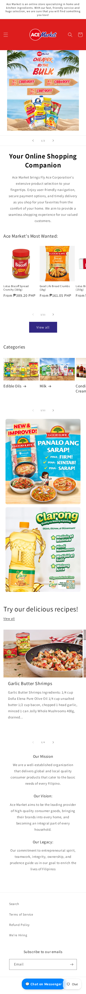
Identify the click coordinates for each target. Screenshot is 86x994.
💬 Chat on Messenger (43, 984)
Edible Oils (12, 386)
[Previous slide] (33, 140)
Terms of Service (21, 914)
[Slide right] (53, 314)
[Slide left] (33, 314)
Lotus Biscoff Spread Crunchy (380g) (16, 287)
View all (43, 327)
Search (14, 904)
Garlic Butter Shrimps (30, 683)
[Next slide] (53, 140)
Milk (43, 386)
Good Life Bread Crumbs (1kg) (55, 287)
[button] (6, 35)
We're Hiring (18, 935)
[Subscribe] (72, 964)
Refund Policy (19, 925)
